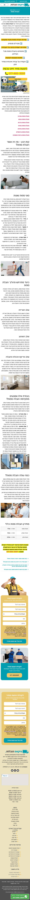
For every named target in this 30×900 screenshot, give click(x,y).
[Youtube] (12, 770)
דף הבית (18, 10)
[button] (4, 5)
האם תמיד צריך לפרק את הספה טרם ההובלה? (15, 561)
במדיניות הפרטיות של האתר (15, 632)
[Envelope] (18, 770)
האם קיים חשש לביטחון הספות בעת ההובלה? (15, 569)
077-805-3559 (17, 73)
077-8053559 (14, 675)
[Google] (15, 770)
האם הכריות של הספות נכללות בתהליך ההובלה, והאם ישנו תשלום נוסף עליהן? (14, 565)
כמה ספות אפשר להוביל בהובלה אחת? (17, 558)
